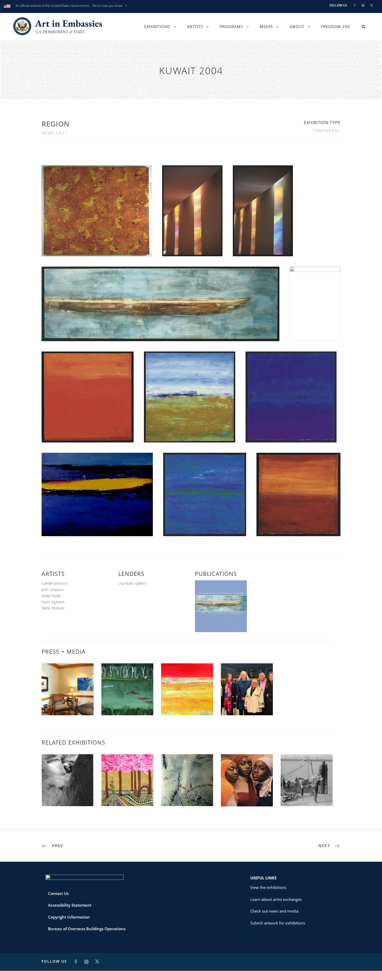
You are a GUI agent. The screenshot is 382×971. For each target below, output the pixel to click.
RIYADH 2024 (246, 795)
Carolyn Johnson (55, 583)
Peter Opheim (53, 601)
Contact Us (58, 893)
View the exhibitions (268, 887)
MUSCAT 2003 (67, 794)
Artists (195, 26)
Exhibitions (157, 26)
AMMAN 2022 (127, 794)
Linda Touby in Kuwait (187, 704)
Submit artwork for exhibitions (277, 923)
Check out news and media (274, 911)
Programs (231, 26)
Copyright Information (69, 917)
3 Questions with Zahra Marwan (127, 701)
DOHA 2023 (307, 794)
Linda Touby (51, 595)
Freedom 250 (335, 26)
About (297, 26)
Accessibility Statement (69, 905)
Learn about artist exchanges (276, 899)
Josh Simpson (52, 589)
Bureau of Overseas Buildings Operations (87, 928)
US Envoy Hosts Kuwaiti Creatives (247, 701)
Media (266, 26)
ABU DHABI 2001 (187, 794)
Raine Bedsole (53, 607)
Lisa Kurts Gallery (132, 583)
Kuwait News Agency (68, 704)
